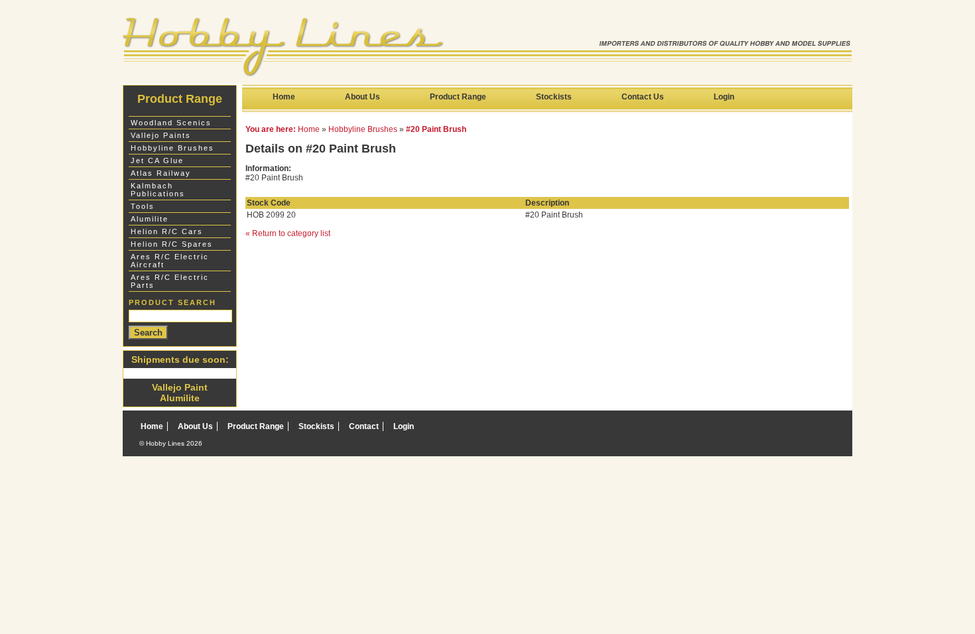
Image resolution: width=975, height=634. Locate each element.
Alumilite (149, 219)
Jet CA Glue (157, 160)
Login (724, 96)
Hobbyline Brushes (362, 129)
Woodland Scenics (171, 123)
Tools (143, 206)
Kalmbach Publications (158, 190)
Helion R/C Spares (172, 244)
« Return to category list (287, 233)
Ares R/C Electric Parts (170, 281)
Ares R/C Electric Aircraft (170, 261)
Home (284, 96)
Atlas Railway (161, 173)
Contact (364, 426)
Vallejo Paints (161, 135)
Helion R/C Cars (167, 231)
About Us (362, 96)
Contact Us (642, 96)
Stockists (554, 96)
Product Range (458, 96)
